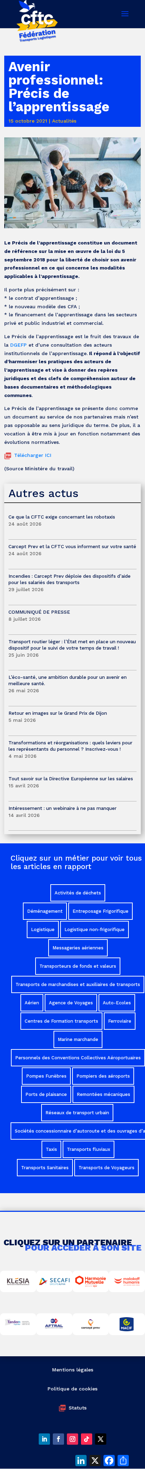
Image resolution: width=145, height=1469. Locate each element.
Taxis (51, 1149)
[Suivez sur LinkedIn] (44, 1439)
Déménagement (45, 911)
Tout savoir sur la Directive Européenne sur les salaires (71, 778)
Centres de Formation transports (61, 1021)
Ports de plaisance (46, 1094)
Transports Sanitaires (45, 1167)
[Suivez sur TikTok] (86, 1439)
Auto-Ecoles (117, 1002)
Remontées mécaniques (103, 1094)
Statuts (78, 1408)
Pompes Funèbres (46, 1076)
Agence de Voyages (71, 1002)
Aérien (32, 1002)
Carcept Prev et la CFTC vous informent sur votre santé (72, 546)
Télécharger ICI (32, 455)
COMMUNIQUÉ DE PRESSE (39, 612)
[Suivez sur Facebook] (58, 1439)
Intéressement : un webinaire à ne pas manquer (62, 808)
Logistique (43, 929)
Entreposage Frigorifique (100, 911)
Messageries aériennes (77, 947)
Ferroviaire (119, 1021)
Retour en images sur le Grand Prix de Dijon (57, 713)
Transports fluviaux (88, 1149)
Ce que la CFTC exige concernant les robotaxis (61, 517)
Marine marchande (78, 1039)
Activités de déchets (78, 892)
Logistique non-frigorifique (94, 929)
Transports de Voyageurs (106, 1167)
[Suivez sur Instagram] (72, 1439)
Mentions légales (72, 1369)
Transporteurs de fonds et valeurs (77, 966)
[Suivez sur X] (100, 1439)
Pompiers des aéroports (103, 1076)
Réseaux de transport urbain (77, 1112)
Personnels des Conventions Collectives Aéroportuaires (78, 1057)
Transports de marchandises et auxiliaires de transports (77, 984)
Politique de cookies (72, 1388)
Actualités (64, 121)
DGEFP (18, 345)
